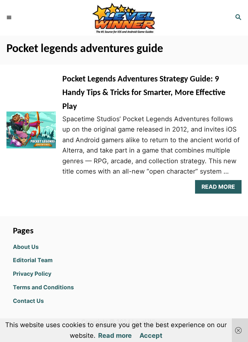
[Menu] (9, 17)
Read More (221, 188)
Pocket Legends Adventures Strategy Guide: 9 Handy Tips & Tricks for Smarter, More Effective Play (143, 93)
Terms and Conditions (43, 287)
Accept (151, 335)
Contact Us (28, 300)
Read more (115, 335)
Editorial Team (33, 260)
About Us (26, 246)
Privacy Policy (32, 273)
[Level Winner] (124, 18)
